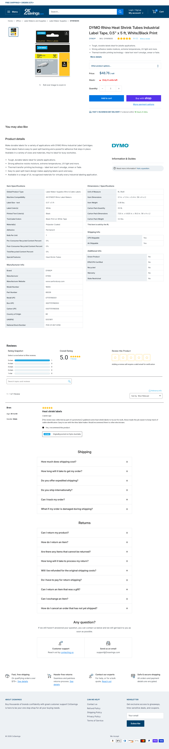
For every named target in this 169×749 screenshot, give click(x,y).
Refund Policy (93, 708)
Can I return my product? (55, 532)
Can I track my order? (53, 499)
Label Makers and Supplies (35, 21)
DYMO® (92, 38)
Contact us (92, 704)
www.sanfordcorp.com (55, 281)
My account (135, 13)
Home (10, 21)
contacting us (67, 652)
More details (96, 57)
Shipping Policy (94, 712)
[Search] (120, 12)
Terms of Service (95, 720)
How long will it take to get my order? (61, 471)
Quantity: (93, 88)
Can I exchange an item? (54, 598)
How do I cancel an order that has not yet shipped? (69, 608)
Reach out (106, 681)
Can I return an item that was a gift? (60, 589)
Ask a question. (143, 168)
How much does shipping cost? (58, 461)
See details (23, 681)
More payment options (143, 104)
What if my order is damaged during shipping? (67, 509)
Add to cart (106, 98)
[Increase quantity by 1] (119, 88)
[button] (154, 11)
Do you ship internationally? (56, 490)
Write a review (145, 39)
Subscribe (135, 723)
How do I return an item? (54, 542)
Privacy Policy (93, 716)
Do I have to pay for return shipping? (61, 580)
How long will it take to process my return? (65, 561)
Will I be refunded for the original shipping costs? (68, 570)
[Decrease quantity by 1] (102, 88)
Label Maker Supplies (58, 21)
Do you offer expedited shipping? (59, 480)
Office (18, 21)
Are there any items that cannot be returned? (66, 551)
